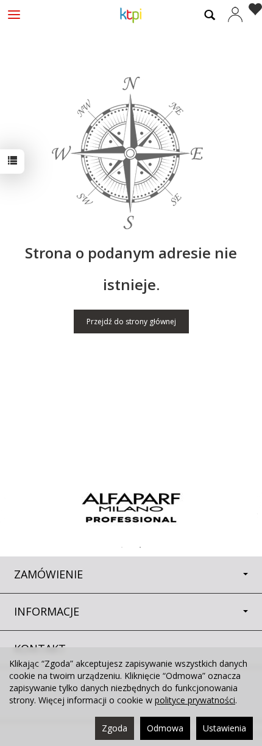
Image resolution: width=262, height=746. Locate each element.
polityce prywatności (195, 700)
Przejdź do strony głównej (131, 321)
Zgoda (114, 728)
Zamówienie (48, 574)
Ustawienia (224, 728)
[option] (131, 507)
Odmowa (165, 728)
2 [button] (140, 547)
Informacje (46, 611)
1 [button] (122, 547)
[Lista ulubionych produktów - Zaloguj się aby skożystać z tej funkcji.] (252, 11)
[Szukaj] (209, 14)
